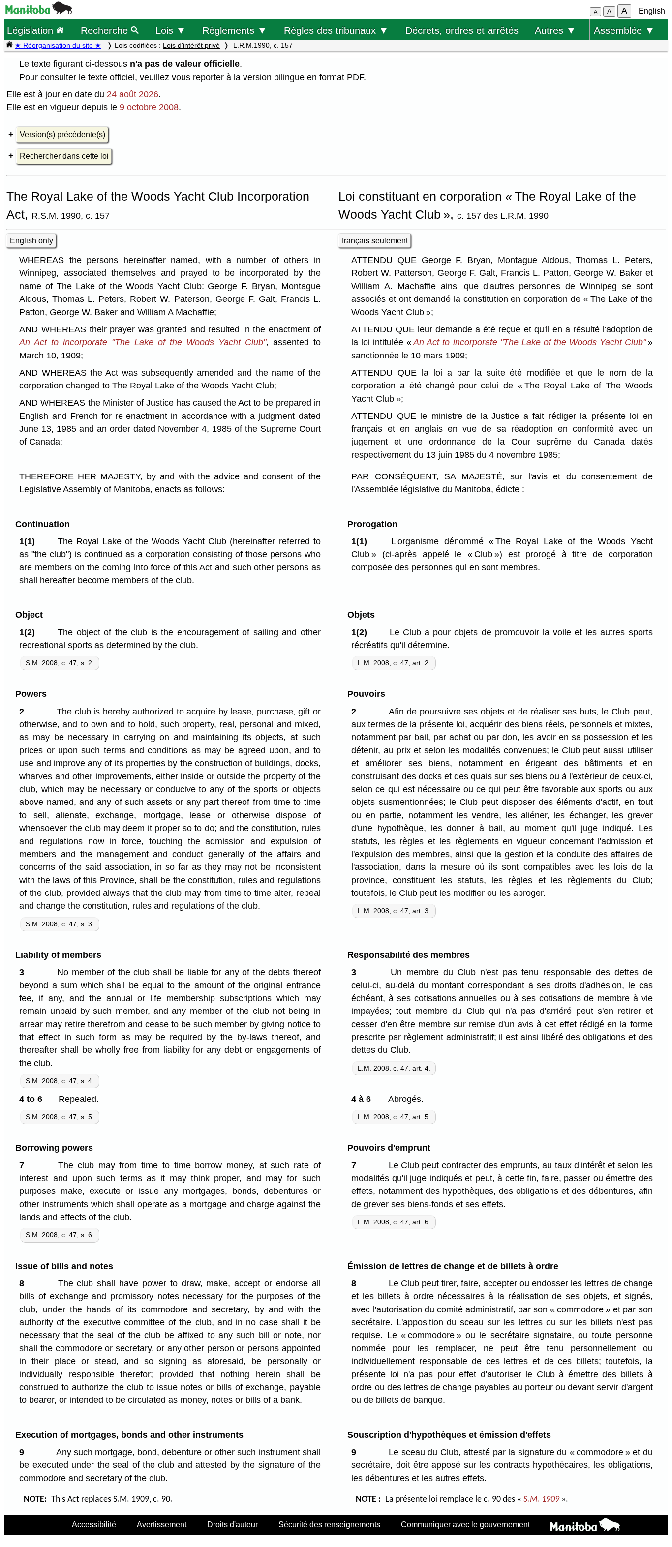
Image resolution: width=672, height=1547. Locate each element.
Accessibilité (94, 1524)
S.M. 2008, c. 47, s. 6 (59, 1235)
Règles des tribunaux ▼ (336, 30)
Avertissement (161, 1524)
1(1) (29, 541)
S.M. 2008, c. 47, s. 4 (59, 1081)
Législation (31, 30)
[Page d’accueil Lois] (9, 45)
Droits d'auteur (232, 1524)
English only (31, 241)
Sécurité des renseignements (329, 1524)
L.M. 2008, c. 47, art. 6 (393, 1222)
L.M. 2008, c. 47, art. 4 (393, 1068)
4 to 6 (33, 1099)
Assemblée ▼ (624, 30)
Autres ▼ (555, 30)
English (652, 11)
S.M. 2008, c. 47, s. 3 (59, 924)
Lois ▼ (170, 30)
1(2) (29, 632)
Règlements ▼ (234, 30)
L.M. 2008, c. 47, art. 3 (393, 911)
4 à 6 (363, 1099)
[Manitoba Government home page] (585, 1526)
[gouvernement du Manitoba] (38, 11)
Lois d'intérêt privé (191, 45)
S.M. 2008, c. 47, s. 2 (59, 663)
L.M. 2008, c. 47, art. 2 (393, 663)
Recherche (106, 30)
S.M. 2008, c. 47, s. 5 (59, 1117)
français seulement (375, 241)
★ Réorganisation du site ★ (58, 45)
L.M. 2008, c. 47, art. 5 (393, 1117)
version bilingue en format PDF (303, 77)
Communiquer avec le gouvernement (465, 1524)
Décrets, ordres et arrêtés (462, 30)
